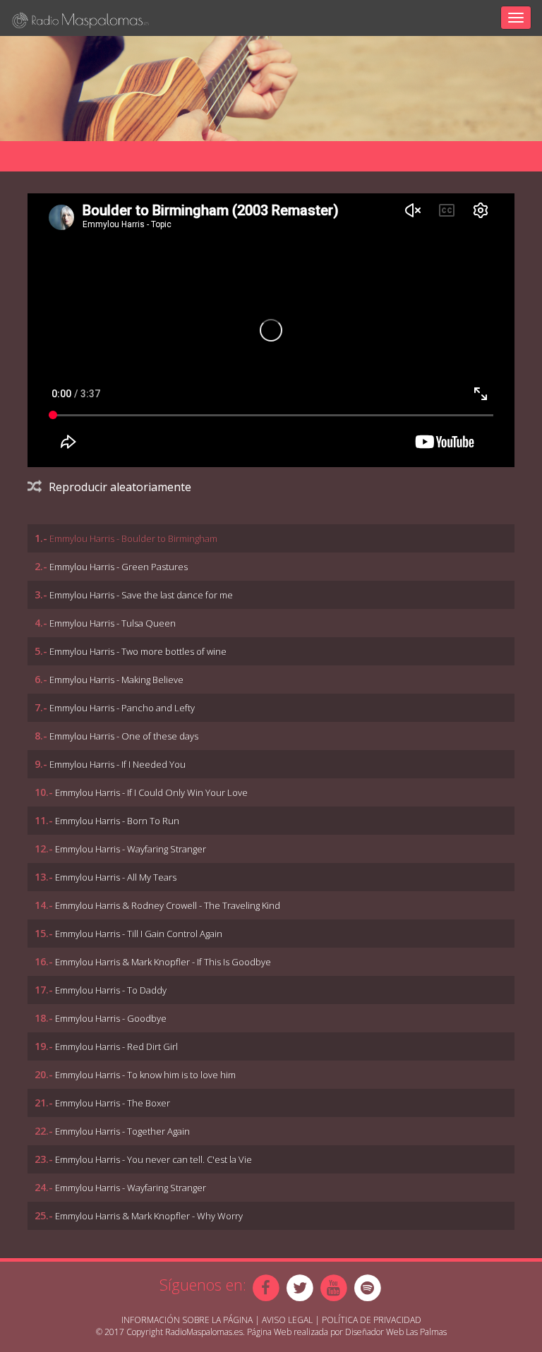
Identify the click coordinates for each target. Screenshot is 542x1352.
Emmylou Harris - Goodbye (111, 1018)
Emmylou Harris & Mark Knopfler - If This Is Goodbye (163, 961)
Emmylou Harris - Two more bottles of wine (138, 651)
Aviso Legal (287, 1320)
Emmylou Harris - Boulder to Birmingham (133, 538)
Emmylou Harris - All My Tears (115, 877)
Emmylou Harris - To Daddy (111, 990)
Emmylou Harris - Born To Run (117, 820)
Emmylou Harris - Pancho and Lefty (122, 707)
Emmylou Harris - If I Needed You (117, 764)
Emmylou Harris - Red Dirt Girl (116, 1046)
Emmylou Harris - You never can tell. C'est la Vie (153, 1159)
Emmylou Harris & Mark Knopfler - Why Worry (149, 1215)
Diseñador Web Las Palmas (396, 1332)
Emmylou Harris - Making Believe (116, 679)
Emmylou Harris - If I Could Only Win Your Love (151, 792)
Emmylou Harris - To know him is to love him (145, 1074)
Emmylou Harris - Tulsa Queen (112, 623)
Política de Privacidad (371, 1320)
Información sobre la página (187, 1320)
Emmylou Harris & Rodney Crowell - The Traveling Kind (167, 905)
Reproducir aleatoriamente (120, 487)
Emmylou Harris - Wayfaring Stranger (130, 849)
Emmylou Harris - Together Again (122, 1131)
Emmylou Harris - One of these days (123, 736)
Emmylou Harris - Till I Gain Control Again (138, 933)
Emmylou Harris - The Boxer (112, 1103)
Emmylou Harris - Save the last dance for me (141, 595)
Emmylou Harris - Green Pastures (118, 566)
